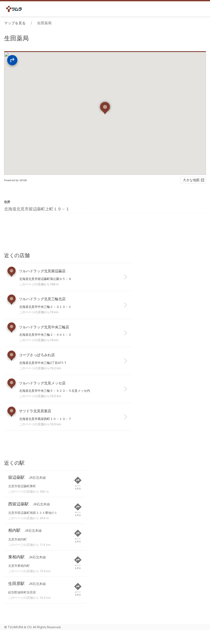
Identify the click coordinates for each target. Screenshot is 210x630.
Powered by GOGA (15, 180)
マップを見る (15, 23)
